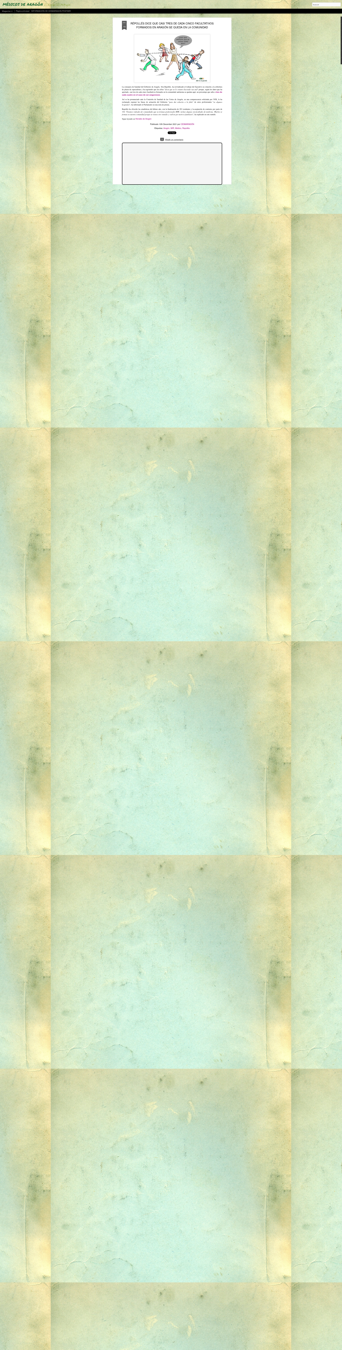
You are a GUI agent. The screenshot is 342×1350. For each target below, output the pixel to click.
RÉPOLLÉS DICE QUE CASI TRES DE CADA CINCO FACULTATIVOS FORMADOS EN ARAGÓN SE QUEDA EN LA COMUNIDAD (172, 25)
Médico (178, 128)
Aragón (166, 128)
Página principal (22, 11)
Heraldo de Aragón (143, 118)
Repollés (186, 128)
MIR (172, 128)
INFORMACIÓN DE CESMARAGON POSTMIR (51, 11)
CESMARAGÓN (187, 124)
